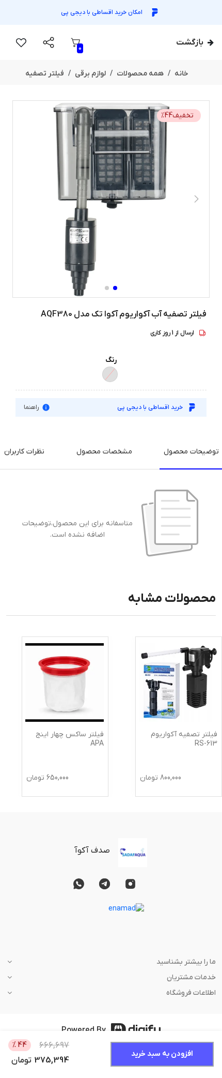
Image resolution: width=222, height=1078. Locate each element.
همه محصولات (140, 74)
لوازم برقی (90, 74)
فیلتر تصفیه (44, 74)
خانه (181, 74)
